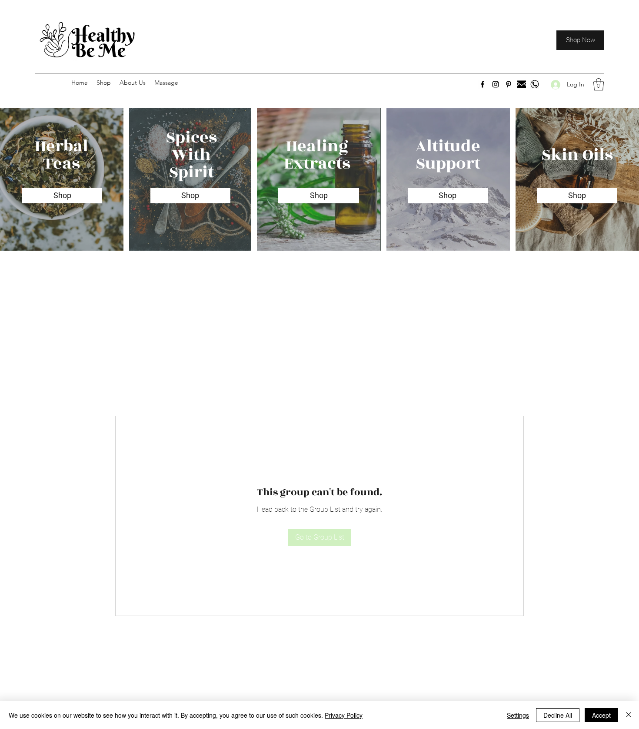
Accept (601, 715)
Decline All (557, 715)
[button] (598, 84)
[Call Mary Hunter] (534, 84)
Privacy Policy (344, 715)
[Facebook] (482, 84)
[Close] (628, 715)
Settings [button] (518, 715)
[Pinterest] (508, 84)
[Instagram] (495, 84)
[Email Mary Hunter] (521, 84)
